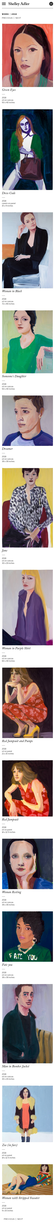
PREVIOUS (7, 18)
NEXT (18, 18)
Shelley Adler (18, 4)
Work (5, 14)
